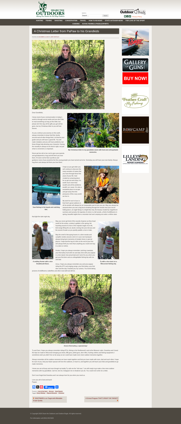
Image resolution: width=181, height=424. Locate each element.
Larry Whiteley (54, 36)
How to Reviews (95, 20)
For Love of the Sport (135, 20)
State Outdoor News (114, 20)
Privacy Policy (137, 17)
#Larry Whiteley (41, 393)
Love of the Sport (42, 391)
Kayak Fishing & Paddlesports (95, 24)
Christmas (61, 393)
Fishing (49, 20)
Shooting (58, 20)
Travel (83, 20)
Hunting (39, 20)
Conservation (71, 20)
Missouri (51, 391)
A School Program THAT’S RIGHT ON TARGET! (102, 398)
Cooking (76, 24)
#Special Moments (52, 393)
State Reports (59, 391)
